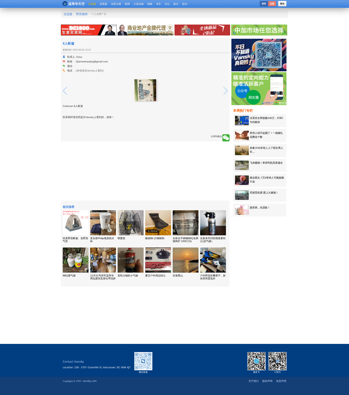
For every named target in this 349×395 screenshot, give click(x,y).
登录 (264, 3)
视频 (149, 3)
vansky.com (90, 381)
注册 (272, 3)
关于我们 (253, 381)
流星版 (103, 3)
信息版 (92, 3)
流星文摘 (116, 3)
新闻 (127, 3)
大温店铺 (138, 3)
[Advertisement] (259, 274)
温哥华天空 (76, 4)
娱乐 (175, 3)
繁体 (282, 3)
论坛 (167, 3)
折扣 (184, 3)
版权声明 (267, 381)
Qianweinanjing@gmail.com (92, 61)
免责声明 (281, 381)
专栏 (158, 3)
